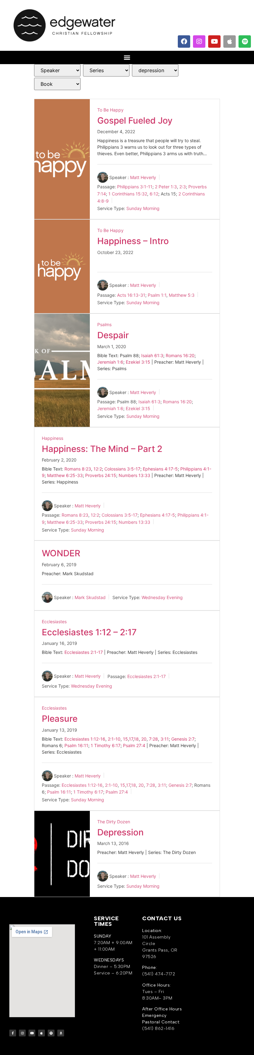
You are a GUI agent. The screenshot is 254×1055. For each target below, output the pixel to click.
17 (131, 739)
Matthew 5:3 (182, 294)
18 (136, 739)
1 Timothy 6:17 (105, 745)
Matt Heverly (143, 177)
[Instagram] (199, 41)
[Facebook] (184, 41)
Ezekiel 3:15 (138, 362)
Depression (120, 832)
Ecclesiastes (54, 621)
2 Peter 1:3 (166, 186)
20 (144, 739)
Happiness (52, 438)
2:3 (182, 186)
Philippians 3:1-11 (134, 186)
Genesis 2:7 (183, 739)
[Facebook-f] (12, 1033)
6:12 (154, 193)
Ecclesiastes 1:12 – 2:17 (89, 632)
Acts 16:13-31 (131, 294)
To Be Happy (110, 109)
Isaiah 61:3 (152, 355)
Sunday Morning (143, 208)
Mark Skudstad (90, 597)
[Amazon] (60, 1033)
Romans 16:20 (180, 355)
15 (125, 739)
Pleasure (59, 718)
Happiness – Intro (133, 241)
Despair (113, 335)
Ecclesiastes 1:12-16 (84, 739)
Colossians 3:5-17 (122, 468)
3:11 (164, 739)
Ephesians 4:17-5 (160, 468)
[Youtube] (214, 41)
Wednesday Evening (162, 597)
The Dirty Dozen (113, 821)
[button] (127, 57)
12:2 (98, 468)
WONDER (61, 553)
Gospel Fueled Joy (135, 120)
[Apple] (229, 41)
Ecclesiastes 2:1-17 (83, 652)
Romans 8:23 (77, 468)
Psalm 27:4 (134, 745)
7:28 (153, 739)
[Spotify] (245, 41)
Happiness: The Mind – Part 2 (102, 449)
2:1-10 (114, 739)
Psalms (104, 324)
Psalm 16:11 (76, 745)
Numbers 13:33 (134, 475)
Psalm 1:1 (157, 294)
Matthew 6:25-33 (65, 475)
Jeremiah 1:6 (110, 362)
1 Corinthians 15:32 (127, 193)
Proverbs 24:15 (100, 475)
